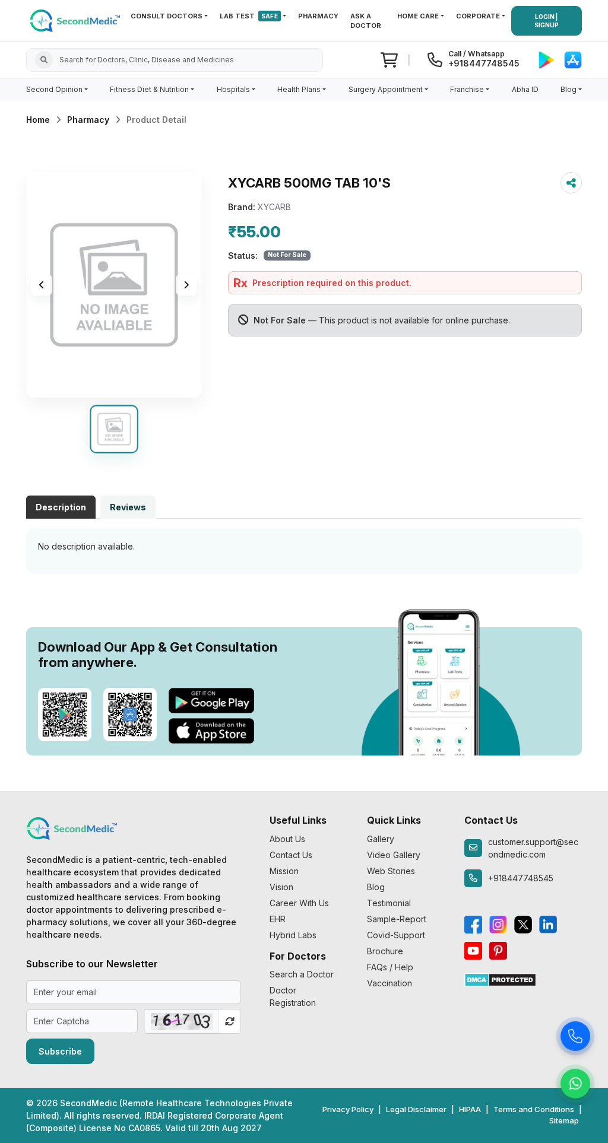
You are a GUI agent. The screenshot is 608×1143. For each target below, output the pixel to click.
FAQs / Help (390, 967)
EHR (278, 919)
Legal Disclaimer (416, 1109)
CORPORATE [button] (478, 16)
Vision (281, 887)
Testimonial (389, 903)
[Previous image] (41, 285)
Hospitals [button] (233, 89)
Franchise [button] (467, 89)
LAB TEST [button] (249, 16)
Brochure (385, 951)
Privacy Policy (347, 1109)
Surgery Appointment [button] (386, 89)
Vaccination (389, 983)
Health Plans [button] (299, 89)
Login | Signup (546, 20)
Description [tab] (61, 507)
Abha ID (525, 89)
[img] (114, 285)
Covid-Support (396, 935)
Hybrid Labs (293, 935)
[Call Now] (575, 1035)
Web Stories (391, 871)
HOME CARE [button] (418, 16)
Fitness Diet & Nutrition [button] (149, 89)
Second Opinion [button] (54, 89)
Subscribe (60, 1051)
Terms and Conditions (533, 1109)
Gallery (380, 839)
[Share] (571, 182)
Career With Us (299, 903)
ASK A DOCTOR (365, 21)
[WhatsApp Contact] (575, 1083)
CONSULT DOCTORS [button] (166, 16)
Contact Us (291, 855)
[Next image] (186, 285)
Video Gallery (393, 855)
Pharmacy (88, 120)
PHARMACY (318, 16)
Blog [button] (568, 89)
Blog (376, 887)
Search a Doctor (302, 974)
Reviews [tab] (128, 507)
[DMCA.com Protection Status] (500, 979)
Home (38, 120)
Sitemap (564, 1120)
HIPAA (470, 1109)
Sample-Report (396, 919)
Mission (284, 871)
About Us (287, 839)
